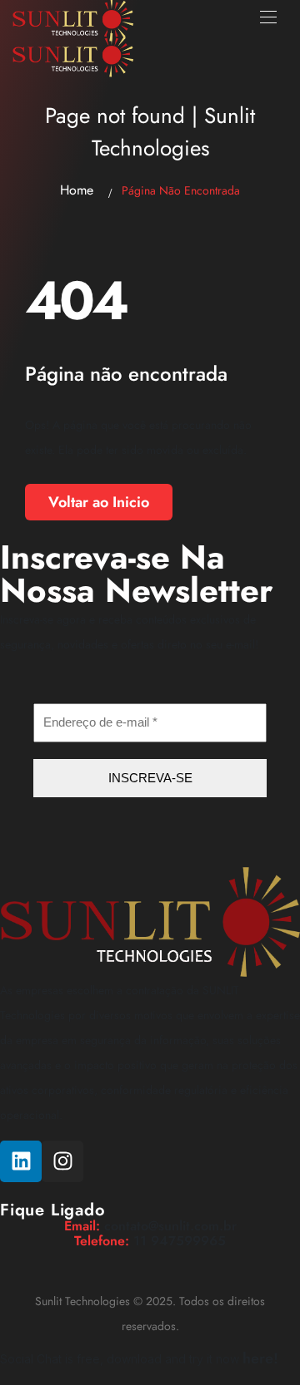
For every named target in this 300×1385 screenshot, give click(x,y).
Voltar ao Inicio (98, 502)
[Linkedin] (21, 1161)
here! (260, 1358)
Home (76, 190)
